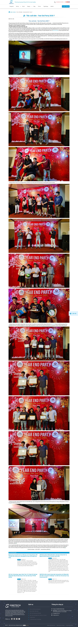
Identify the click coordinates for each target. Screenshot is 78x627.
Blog (34, 6)
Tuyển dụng (45, 6)
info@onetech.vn (56, 615)
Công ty (28, 6)
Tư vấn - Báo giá (66, 6)
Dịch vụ (17, 6)
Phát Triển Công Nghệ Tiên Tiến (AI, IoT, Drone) (38, 615)
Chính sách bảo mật (51, 625)
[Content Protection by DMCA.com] (26, 625)
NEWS (14, 12)
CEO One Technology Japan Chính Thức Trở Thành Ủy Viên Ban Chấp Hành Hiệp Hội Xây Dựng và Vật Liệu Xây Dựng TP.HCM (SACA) (23, 576)
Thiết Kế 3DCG (32, 617)
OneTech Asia (55, 30)
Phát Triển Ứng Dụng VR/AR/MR (35, 613)
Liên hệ (52, 6)
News (19, 559)
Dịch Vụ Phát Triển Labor (34, 611)
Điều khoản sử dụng (60, 625)
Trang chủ (11, 6)
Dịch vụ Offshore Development (35, 609)
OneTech (53, 324)
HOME (11, 12)
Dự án (23, 6)
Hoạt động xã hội (69, 625)
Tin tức (39, 6)
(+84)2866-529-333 (59, 2)
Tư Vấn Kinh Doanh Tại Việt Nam (35, 619)
